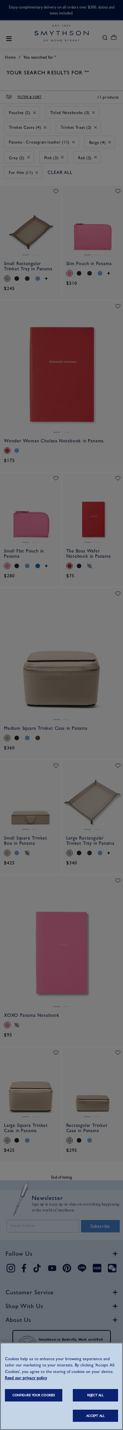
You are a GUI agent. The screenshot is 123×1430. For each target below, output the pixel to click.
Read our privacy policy (26, 1377)
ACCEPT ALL (95, 1416)
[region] (61, 1386)
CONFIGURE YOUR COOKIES (33, 1395)
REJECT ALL (95, 1395)
